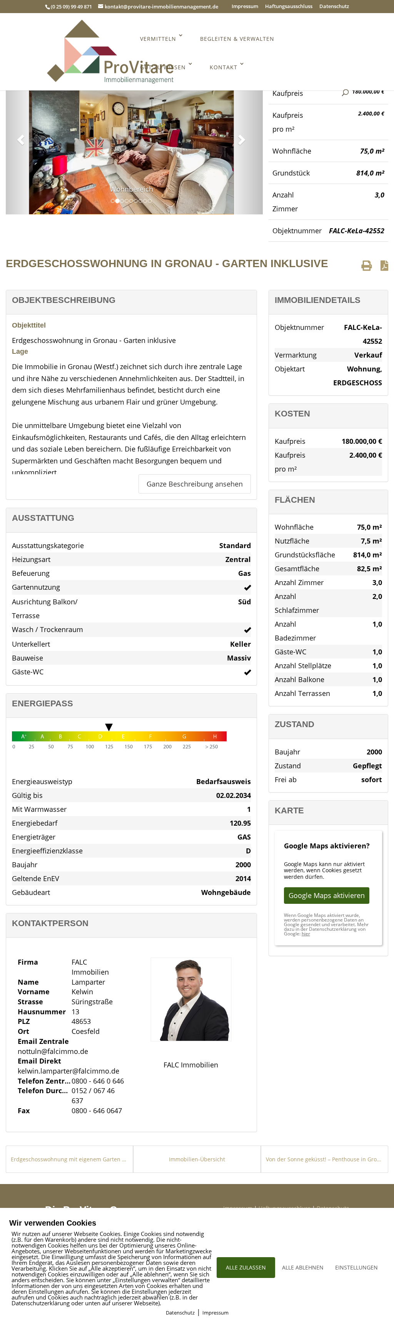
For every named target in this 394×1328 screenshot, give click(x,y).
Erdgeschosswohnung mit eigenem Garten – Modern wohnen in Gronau (69, 1159)
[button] (19, 137)
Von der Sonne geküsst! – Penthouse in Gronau (324, 1159)
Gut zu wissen (163, 67)
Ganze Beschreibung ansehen (195, 483)
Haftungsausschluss (288, 7)
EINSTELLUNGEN (356, 1267)
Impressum (245, 7)
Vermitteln (158, 38)
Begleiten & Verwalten (237, 38)
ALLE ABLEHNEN (303, 1267)
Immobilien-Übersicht (197, 1159)
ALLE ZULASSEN (246, 1267)
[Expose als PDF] (384, 265)
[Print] (366, 265)
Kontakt (223, 67)
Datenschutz (334, 7)
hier (306, 933)
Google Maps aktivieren (327, 895)
